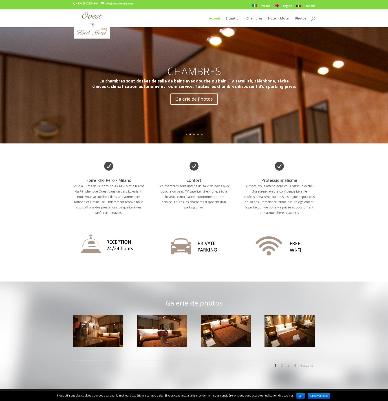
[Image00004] (290, 345)
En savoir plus (319, 395)
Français (310, 6)
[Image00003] (226, 345)
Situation (233, 18)
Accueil (214, 18)
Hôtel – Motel (278, 18)
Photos (300, 18)
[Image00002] (162, 345)
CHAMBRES (194, 71)
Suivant (306, 365)
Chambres (254, 18)
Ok (300, 395)
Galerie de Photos (194, 99)
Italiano (266, 6)
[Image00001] (98, 345)
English (287, 6)
